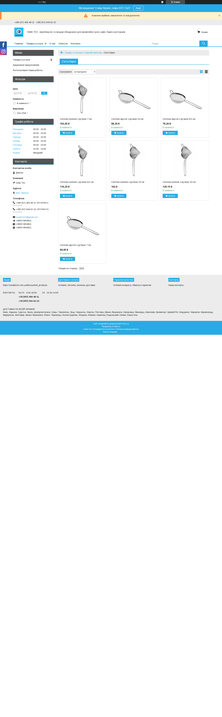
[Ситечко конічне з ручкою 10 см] (133, 160)
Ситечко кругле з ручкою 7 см (75, 245)
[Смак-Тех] (18, 32)
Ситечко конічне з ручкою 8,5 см (76, 182)
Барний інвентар (93, 52)
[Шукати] (203, 43)
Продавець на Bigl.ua (111, 326)
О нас (53, 43)
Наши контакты (176, 285)
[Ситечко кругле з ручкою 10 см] (133, 97)
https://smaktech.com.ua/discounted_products (25, 285)
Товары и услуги (34, 43)
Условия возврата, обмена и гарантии (132, 285)
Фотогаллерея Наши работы (27, 70)
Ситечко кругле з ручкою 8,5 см (179, 119)
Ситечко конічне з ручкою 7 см (76, 119)
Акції (138, 8)
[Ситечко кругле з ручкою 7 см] (82, 223)
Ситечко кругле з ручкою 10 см (127, 119)
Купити (69, 133)
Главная (18, 43)
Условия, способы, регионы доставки (76, 285)
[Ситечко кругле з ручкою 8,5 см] (185, 97)
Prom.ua (125, 324)
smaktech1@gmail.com (27, 217)
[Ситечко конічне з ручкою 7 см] (82, 97)
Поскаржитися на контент (103, 329)
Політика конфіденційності (127, 329)
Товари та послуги (74, 52)
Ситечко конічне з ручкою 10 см (127, 182)
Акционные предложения (26, 65)
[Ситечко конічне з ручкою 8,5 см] (82, 160)
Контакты (75, 43)
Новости (63, 43)
